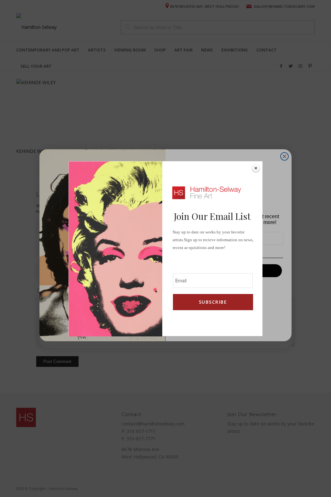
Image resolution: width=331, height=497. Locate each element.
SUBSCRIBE (213, 302)
